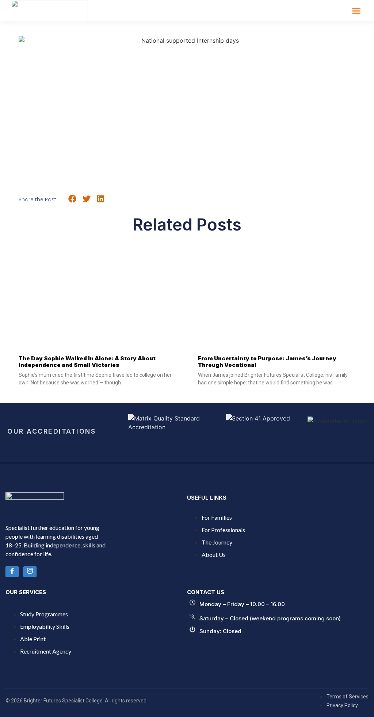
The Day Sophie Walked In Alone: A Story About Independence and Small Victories (87, 361)
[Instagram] (30, 571)
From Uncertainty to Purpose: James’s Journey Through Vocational (267, 361)
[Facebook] (12, 571)
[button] (356, 11)
